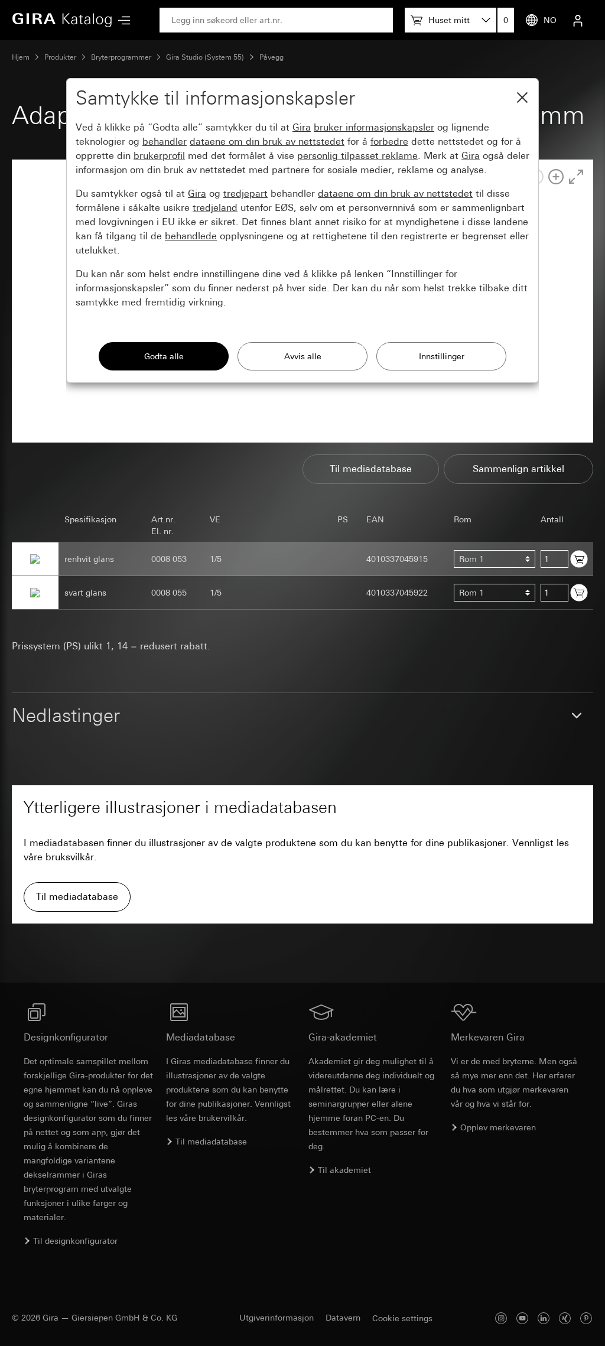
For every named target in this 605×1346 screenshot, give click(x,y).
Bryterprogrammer (121, 57)
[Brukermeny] (577, 20)
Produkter (60, 57)
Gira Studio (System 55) (205, 57)
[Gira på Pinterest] (586, 1318)
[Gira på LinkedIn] (543, 1318)
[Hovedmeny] (121, 20)
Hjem (21, 57)
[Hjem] (62, 20)
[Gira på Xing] (565, 1318)
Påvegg (271, 57)
